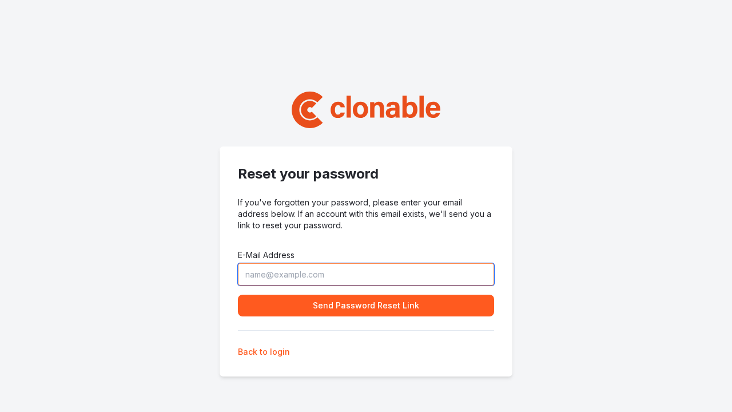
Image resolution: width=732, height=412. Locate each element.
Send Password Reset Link (366, 305)
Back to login (264, 351)
